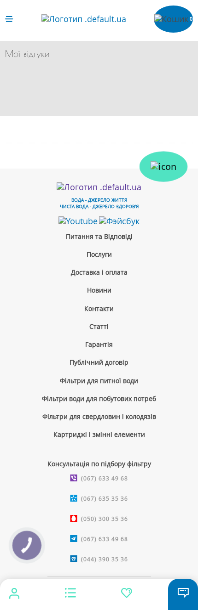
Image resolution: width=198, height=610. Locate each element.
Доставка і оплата (99, 272)
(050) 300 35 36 (104, 519)
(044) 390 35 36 (104, 559)
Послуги (99, 254)
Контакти (99, 308)
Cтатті (99, 326)
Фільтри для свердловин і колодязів (99, 416)
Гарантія (99, 344)
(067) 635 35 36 (104, 499)
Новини (99, 290)
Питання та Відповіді (99, 236)
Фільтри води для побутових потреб (99, 398)
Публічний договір (99, 362)
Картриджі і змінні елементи (99, 434)
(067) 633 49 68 (104, 478)
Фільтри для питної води (99, 380)
